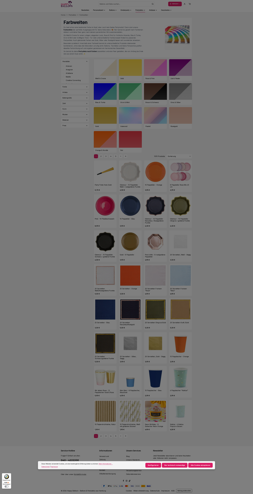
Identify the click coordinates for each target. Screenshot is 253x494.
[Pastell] (155, 118)
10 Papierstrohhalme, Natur (105, 424)
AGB (173, 491)
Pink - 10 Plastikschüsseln (104, 219)
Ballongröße (67, 98)
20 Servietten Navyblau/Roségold (127, 324)
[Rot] (130, 142)
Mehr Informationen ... (106, 464)
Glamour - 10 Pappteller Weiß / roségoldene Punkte (130, 186)
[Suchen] (153, 4)
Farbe (64, 87)
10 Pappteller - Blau (127, 219)
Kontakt (102, 470)
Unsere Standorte (133, 460)
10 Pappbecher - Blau (153, 390)
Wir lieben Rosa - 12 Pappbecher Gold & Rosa (104, 391)
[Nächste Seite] (121, 156)
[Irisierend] (130, 118)
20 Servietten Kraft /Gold (179, 323)
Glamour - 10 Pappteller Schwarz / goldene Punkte (105, 256)
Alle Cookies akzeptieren (200, 465)
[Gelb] (130, 70)
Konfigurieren (153, 465)
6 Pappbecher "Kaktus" (179, 390)
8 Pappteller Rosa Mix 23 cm (179, 186)
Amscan (69, 66)
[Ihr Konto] (184, 4)
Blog (128, 456)
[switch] (7, 486)
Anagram (69, 70)
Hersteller (66, 61)
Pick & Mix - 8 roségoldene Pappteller (155, 256)
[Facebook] (123, 481)
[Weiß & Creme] (105, 70)
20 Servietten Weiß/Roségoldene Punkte (105, 290)
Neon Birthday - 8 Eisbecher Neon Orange (154, 425)
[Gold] (105, 118)
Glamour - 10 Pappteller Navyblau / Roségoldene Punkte (154, 221)
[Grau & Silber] (180, 94)
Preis (64, 126)
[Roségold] (180, 118)
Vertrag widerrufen (184, 491)
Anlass (64, 92)
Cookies (129, 491)
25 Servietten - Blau (102, 323)
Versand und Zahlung (104, 457)
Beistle (68, 77)
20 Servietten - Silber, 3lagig (128, 357)
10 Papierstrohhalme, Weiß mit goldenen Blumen (130, 425)
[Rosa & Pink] (155, 70)
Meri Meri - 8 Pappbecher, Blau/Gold (130, 391)
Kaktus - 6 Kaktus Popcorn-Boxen (176, 425)
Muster (65, 114)
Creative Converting (73, 80)
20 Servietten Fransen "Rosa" (153, 290)
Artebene (69, 73)
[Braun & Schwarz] (155, 94)
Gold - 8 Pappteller (127, 255)
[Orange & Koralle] (105, 142)
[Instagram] (127, 481)
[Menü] (10, 474)
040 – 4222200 (70, 460)
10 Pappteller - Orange (153, 185)
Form (64, 109)
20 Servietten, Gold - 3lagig (155, 356)
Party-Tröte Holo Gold (103, 185)
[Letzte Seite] (126, 156)
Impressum (165, 491)
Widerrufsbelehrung (141, 491)
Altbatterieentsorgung (107, 474)
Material (65, 120)
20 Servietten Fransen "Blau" (178, 290)
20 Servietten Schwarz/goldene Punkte (104, 357)
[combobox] (124, 4)
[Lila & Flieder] (180, 70)
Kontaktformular (80, 474)
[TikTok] (130, 481)
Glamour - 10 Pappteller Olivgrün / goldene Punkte (180, 220)
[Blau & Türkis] (105, 94)
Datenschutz (155, 491)
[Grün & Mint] (130, 94)
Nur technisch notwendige (174, 465)
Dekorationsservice (133, 474)
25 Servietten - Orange (128, 289)
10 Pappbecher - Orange (179, 356)
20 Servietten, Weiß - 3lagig (180, 255)
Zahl (64, 103)
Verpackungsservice (133, 471)
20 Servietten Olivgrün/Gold (155, 323)
